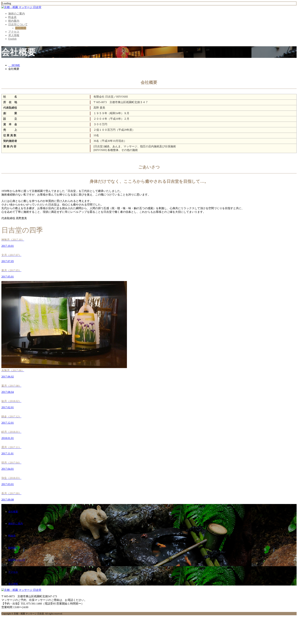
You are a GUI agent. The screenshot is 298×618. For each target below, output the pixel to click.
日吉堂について (18, 24)
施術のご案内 (16, 13)
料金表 (12, 17)
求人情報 (13, 35)
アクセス (13, 31)
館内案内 (13, 20)
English (12, 38)
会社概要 (20, 28)
